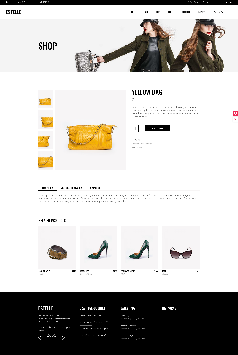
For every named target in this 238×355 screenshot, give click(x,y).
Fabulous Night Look (130, 336)
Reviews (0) (95, 187)
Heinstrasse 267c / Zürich (49, 316)
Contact (205, 2)
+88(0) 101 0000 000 (54, 322)
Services (197, 2)
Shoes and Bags (146, 143)
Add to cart (157, 128)
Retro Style (126, 316)
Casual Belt (44, 271)
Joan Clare (140, 318)
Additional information (71, 187)
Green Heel (85, 271)
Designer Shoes (128, 271)
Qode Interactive (53, 328)
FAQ (189, 2)
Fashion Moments (128, 326)
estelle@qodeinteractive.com (57, 319)
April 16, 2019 (126, 318)
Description (47, 187)
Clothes (124, 274)
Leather (139, 147)
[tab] (47, 187)
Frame (165, 271)
